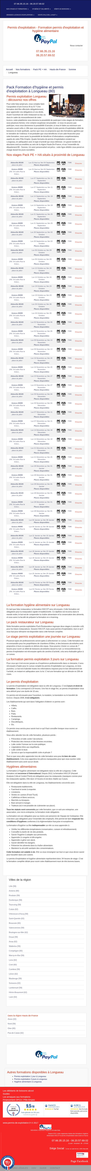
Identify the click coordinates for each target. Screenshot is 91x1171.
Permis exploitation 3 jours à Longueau (30, 1079)
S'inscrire (78, 163)
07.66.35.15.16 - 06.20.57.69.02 (28, 4)
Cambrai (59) (14, 969)
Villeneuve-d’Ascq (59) (18, 914)
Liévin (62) (13, 974)
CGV (34, 1168)
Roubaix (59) (14, 895)
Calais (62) (13, 909)
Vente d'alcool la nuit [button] (47, 15)
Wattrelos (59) (14, 946)
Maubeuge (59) (15, 979)
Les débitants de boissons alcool (18, 1091)
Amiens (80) (14, 891)
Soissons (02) (14, 983)
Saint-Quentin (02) (16, 919)
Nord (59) (12, 1024)
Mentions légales (17, 1168)
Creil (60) (13, 965)
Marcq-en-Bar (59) (16, 955)
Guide (43, 1168)
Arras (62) (13, 942)
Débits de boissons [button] (62, 9)
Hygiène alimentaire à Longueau (28, 1082)
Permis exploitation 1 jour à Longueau (30, 1076)
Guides (6, 1094)
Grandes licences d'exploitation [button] (19, 15)
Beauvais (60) (15, 923)
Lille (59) (12, 886)
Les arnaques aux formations (16, 1097)
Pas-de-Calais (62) (16, 1033)
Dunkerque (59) (15, 900)
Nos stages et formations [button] (16, 9)
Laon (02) (13, 997)
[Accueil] (5, 4)
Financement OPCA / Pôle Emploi (19, 1100)
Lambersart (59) (15, 988)
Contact (55, 1168)
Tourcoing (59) (15, 905)
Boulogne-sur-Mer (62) (18, 932)
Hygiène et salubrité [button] (40, 9)
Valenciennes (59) (16, 928)
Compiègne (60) (16, 951)
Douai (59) (13, 937)
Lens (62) (13, 960)
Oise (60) (11, 1028)
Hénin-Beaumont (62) (18, 992)
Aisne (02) (12, 1019)
